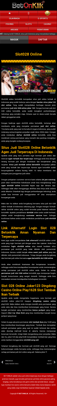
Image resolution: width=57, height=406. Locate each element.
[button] (14, 18)
